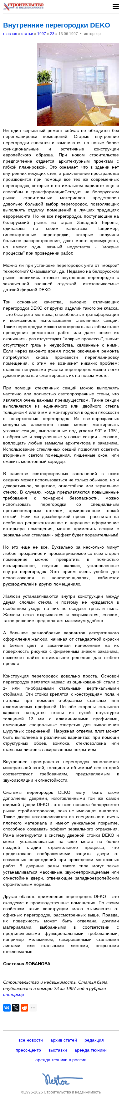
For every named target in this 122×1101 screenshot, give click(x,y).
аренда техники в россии (61, 1059)
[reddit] (24, 1008)
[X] (15, 1008)
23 (52, 34)
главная (10, 34)
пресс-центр (28, 1050)
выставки (57, 1050)
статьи (27, 34)
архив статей (63, 1040)
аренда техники (90, 1050)
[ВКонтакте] (7, 1008)
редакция (94, 1040)
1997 (41, 34)
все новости (30, 1040)
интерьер (13, 994)
